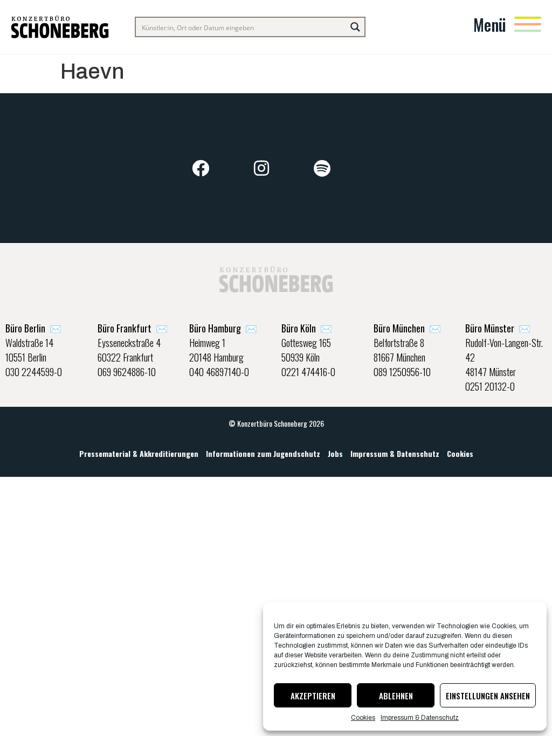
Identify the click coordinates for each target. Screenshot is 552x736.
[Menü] (527, 24)
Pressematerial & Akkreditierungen (138, 453)
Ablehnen (396, 696)
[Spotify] (321, 168)
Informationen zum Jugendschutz (263, 453)
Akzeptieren (313, 696)
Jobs (335, 453)
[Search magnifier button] (355, 27)
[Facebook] (200, 168)
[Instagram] (261, 168)
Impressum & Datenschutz (420, 717)
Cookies (363, 717)
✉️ (33, 328)
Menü (489, 24)
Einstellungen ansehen (488, 696)
